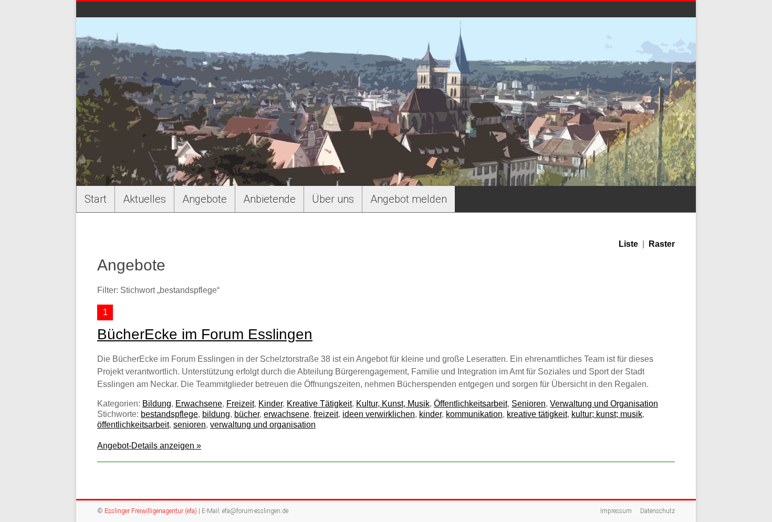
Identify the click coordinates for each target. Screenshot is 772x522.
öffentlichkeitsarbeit (133, 424)
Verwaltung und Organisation (604, 403)
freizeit (326, 414)
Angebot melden (408, 199)
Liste (628, 243)
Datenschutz (657, 511)
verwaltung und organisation (263, 424)
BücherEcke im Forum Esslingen (204, 334)
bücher (246, 414)
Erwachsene (198, 403)
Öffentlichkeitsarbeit (470, 403)
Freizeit (240, 403)
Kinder (270, 403)
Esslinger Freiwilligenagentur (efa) (151, 511)
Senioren (529, 403)
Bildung (156, 403)
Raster (662, 243)
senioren (189, 424)
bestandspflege (169, 414)
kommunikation (474, 414)
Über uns (333, 199)
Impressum (616, 511)
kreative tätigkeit (537, 414)
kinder (430, 414)
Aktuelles (144, 199)
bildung (216, 414)
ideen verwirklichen (378, 414)
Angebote (204, 199)
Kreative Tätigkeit (319, 403)
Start (96, 199)
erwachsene (286, 414)
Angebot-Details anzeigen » (149, 445)
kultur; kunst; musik (606, 414)
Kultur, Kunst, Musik (393, 403)
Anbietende (269, 199)
